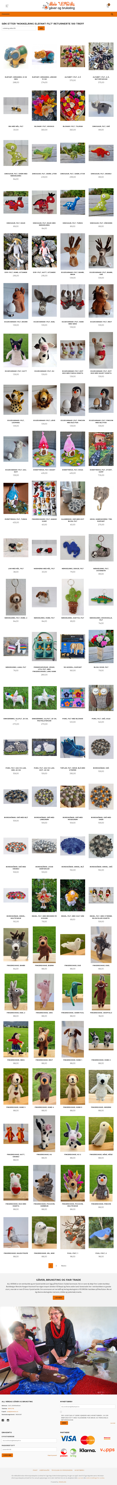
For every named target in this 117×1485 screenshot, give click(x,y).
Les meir (58, 1298)
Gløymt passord (52, 1455)
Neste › (64, 1266)
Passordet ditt (8, 1445)
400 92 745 (11, 1408)
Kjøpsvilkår (44, 1470)
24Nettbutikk (62, 1482)
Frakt (35, 1470)
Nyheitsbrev (79, 1470)
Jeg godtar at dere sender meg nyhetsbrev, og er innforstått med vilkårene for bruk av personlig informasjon (84, 1418)
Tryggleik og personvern (62, 1470)
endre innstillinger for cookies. (95, 1478)
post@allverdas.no (12, 1411)
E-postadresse (8, 1436)
